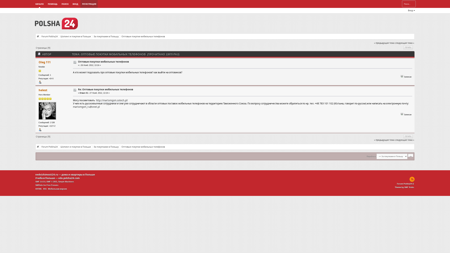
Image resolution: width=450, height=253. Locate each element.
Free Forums (52, 185)
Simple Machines (66, 182)
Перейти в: (371, 156)
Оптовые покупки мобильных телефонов (103, 61)
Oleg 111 (45, 62)
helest (43, 90)
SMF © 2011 (52, 182)
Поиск (65, 4)
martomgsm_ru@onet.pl (86, 106)
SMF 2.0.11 (40, 182)
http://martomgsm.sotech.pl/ (112, 100)
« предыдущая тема (384, 42)
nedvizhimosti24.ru (46, 174)
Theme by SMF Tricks (404, 187)
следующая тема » (404, 42)
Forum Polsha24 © (405, 184)
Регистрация (89, 4)
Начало (39, 4)
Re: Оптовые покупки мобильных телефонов (105, 89)
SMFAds (39, 185)
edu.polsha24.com (69, 178)
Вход (75, 4)
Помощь (52, 4)
